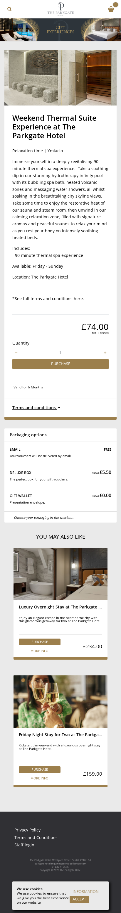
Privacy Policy (27, 830)
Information (86, 891)
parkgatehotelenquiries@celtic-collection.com (60, 863)
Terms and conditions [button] (34, 407)
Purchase (60, 363)
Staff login (24, 845)
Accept (79, 899)
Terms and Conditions (36, 837)
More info (39, 651)
